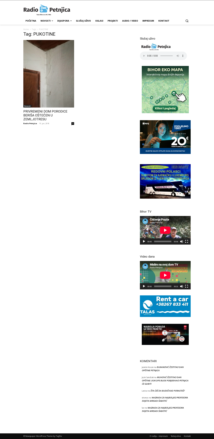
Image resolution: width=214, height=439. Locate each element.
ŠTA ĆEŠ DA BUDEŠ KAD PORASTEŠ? (167, 390)
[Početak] (144, 241)
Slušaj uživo (176, 436)
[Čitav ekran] (186, 241)
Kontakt (187, 436)
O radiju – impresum (159, 436)
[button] (187, 21)
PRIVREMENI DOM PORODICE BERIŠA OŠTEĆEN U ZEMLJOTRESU (45, 115)
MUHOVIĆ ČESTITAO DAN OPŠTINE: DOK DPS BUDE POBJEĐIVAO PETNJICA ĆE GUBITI (165, 380)
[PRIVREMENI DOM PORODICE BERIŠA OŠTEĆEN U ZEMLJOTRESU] (48, 74)
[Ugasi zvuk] (181, 241)
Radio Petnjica (30, 123)
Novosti (27, 106)
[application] (165, 230)
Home (26, 29)
